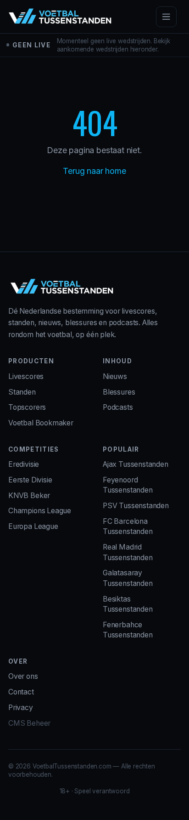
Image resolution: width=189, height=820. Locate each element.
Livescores (26, 376)
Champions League (39, 510)
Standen (22, 392)
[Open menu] (166, 16)
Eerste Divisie (30, 480)
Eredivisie (23, 464)
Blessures (119, 392)
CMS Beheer (29, 723)
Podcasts (118, 407)
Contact (21, 692)
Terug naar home (94, 171)
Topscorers (27, 407)
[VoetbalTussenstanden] (60, 16)
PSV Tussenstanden (136, 505)
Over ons (23, 676)
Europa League (33, 526)
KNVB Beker (29, 495)
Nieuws (115, 376)
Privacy (20, 707)
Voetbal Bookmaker (40, 423)
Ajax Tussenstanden (135, 464)
